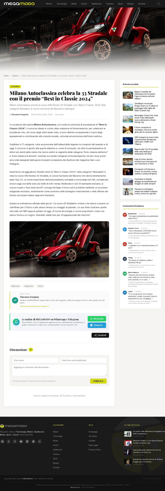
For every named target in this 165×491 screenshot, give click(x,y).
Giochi (84, 4)
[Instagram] (14, 441)
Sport (120, 4)
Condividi (102, 335)
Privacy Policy (95, 450)
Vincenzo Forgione (19, 114)
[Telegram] (33, 441)
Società (141, 4)
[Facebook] (2, 441)
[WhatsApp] (39, 441)
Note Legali (93, 445)
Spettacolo (96, 4)
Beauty (130, 4)
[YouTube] (21, 441)
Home (6, 76)
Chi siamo (93, 436)
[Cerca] (158, 3)
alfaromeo (15, 286)
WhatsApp (99, 319)
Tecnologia (62, 4)
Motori (49, 4)
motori (40, 286)
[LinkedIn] (27, 441)
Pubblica (98, 381)
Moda (74, 4)
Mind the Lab (75, 487)
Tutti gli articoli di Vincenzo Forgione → (34, 306)
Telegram (98, 325)
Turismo (109, 4)
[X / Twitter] (8, 441)
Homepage (93, 432)
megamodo (28, 286)
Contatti (92, 441)
